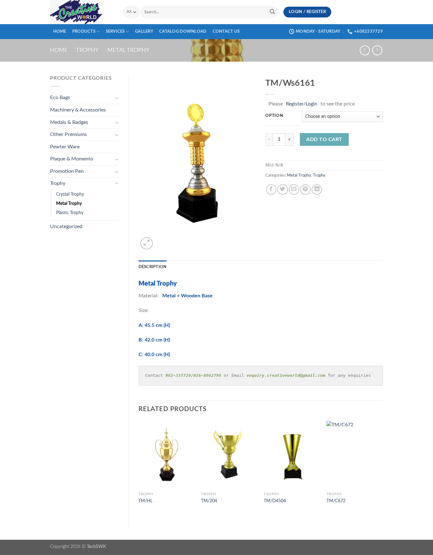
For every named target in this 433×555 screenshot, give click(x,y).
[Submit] (272, 12)
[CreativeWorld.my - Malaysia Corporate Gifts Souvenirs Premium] (81, 12)
